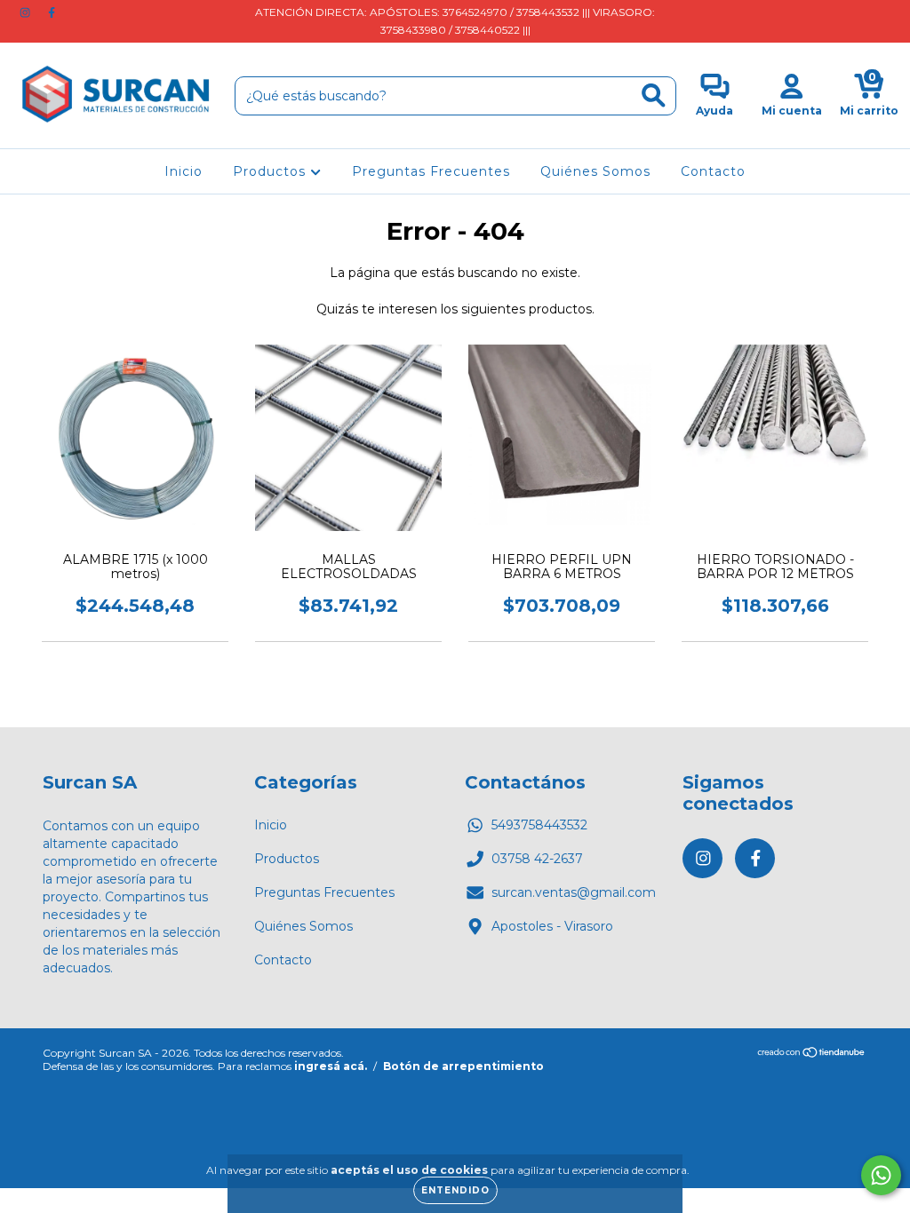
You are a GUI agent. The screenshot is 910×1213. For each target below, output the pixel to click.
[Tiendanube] (811, 1054)
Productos (271, 171)
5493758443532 (539, 825)
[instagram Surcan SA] (26, 12)
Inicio (183, 171)
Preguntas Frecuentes (431, 171)
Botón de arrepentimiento (463, 1066)
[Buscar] (654, 95)
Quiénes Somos (595, 171)
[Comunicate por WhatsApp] (881, 1175)
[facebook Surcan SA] (51, 12)
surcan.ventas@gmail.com (573, 892)
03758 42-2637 (537, 859)
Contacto (713, 171)
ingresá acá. (330, 1066)
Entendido (455, 1190)
